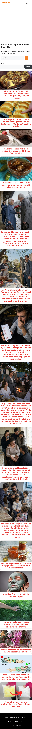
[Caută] (26, 58)
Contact (22, 721)
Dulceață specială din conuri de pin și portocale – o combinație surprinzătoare (16, 565)
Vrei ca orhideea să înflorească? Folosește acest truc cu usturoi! (16, 650)
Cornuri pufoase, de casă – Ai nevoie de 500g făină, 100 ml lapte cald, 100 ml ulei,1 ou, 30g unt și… (16, 122)
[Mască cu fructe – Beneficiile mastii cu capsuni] (16, 582)
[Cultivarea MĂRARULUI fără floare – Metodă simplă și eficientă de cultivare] (16, 610)
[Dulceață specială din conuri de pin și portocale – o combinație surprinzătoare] (16, 551)
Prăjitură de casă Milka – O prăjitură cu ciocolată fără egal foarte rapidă (16, 151)
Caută (2, 63)
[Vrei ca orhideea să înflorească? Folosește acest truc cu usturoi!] (16, 639)
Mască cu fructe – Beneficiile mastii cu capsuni (16, 595)
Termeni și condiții (13, 721)
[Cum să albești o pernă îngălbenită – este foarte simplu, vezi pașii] (16, 691)
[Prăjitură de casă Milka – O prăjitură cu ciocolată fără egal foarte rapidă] (16, 138)
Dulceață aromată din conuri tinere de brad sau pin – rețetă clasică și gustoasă (16, 184)
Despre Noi (24, 717)
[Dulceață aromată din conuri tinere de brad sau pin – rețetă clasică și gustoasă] (16, 169)
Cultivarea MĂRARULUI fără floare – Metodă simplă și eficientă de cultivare (16, 624)
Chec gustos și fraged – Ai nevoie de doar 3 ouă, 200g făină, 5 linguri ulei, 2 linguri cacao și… (16, 94)
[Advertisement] (16, 23)
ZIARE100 (6, 2)
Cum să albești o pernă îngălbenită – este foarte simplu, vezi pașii (16, 704)
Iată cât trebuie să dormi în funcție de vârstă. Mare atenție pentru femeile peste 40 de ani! (16, 676)
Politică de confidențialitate (12, 717)
